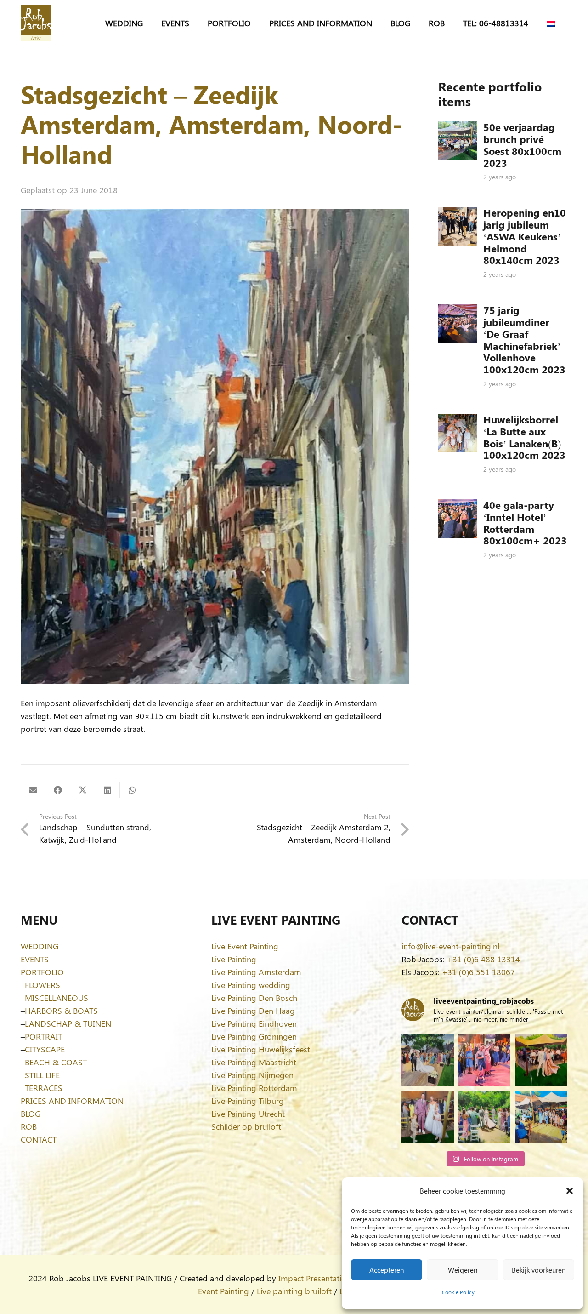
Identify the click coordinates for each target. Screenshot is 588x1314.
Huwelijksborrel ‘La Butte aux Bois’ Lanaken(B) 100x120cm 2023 (524, 437)
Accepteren (386, 1269)
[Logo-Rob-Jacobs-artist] (36, 23)
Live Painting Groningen (254, 1036)
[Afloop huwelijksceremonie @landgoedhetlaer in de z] (484, 1117)
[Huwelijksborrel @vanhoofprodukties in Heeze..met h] (541, 1117)
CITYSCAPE (45, 1049)
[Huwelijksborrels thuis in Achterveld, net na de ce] (427, 1060)
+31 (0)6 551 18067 (478, 971)
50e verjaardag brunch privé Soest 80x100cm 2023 (522, 144)
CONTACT (39, 1139)
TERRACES (43, 1087)
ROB (29, 1126)
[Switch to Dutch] (552, 23)
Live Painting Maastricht (253, 1062)
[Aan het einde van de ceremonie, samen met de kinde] (427, 1117)
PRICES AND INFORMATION (72, 1100)
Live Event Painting (244, 946)
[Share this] (57, 790)
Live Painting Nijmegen (252, 1074)
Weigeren (462, 1269)
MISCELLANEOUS (56, 997)
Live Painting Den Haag (253, 1010)
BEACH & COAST (56, 1062)
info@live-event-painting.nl (450, 946)
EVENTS (35, 959)
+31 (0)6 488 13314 (483, 959)
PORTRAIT (43, 1036)
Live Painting (233, 959)
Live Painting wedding (250, 984)
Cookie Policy (458, 1292)
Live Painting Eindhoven (254, 1023)
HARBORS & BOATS (61, 1010)
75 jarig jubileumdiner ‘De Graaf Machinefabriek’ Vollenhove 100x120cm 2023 (524, 339)
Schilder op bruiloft (246, 1126)
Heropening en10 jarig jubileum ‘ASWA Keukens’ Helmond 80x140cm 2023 (524, 236)
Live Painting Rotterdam (254, 1087)
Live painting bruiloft (294, 1291)
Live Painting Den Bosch (254, 997)
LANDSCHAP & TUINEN (68, 1023)
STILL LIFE (42, 1074)
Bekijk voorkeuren (538, 1269)
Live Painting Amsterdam (256, 971)
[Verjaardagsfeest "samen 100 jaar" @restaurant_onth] (484, 1060)
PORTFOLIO (42, 971)
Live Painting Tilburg (247, 1100)
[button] (569, 1190)
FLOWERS (42, 984)
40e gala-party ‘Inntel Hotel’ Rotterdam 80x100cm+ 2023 (525, 522)
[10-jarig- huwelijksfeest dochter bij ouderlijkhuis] (541, 1060)
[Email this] (33, 790)
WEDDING (39, 946)
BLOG (30, 1113)
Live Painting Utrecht (248, 1113)
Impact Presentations (316, 1278)
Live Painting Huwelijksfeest (260, 1049)
